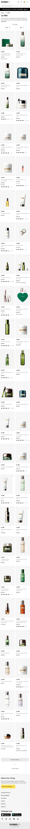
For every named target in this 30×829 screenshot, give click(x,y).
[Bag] (24, 2)
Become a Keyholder (7, 786)
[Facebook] (2, 819)
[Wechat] (14, 819)
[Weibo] (18, 819)
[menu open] (27, 2)
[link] (7, 54)
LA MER (8, 13)
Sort (21, 27)
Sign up (25, 9)
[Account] (18, 2)
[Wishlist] (21, 2)
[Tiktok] (10, 819)
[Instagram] (6, 819)
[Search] (3, 5)
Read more (3, 21)
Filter (6, 27)
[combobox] (16, 6)
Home (2, 13)
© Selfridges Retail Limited (15, 826)
